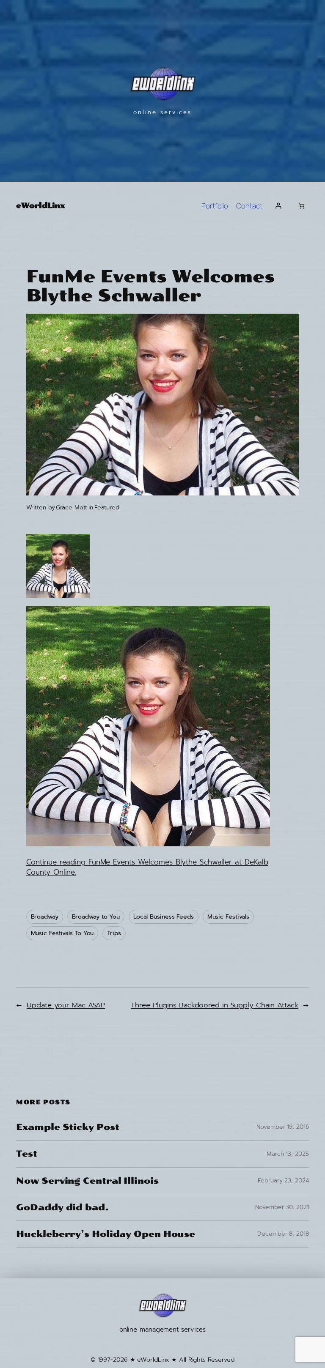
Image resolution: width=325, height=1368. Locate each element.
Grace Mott (71, 507)
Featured (106, 507)
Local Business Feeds (163, 916)
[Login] (278, 205)
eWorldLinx (40, 205)
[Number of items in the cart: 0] (301, 205)
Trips (114, 933)
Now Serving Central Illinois (87, 1180)
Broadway (44, 916)
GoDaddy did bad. (62, 1207)
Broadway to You (96, 916)
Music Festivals (228, 916)
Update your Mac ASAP (66, 1005)
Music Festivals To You (62, 933)
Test (26, 1153)
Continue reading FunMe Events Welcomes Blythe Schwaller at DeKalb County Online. (147, 867)
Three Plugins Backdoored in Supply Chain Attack (214, 1005)
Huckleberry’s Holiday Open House (105, 1234)
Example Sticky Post (67, 1127)
